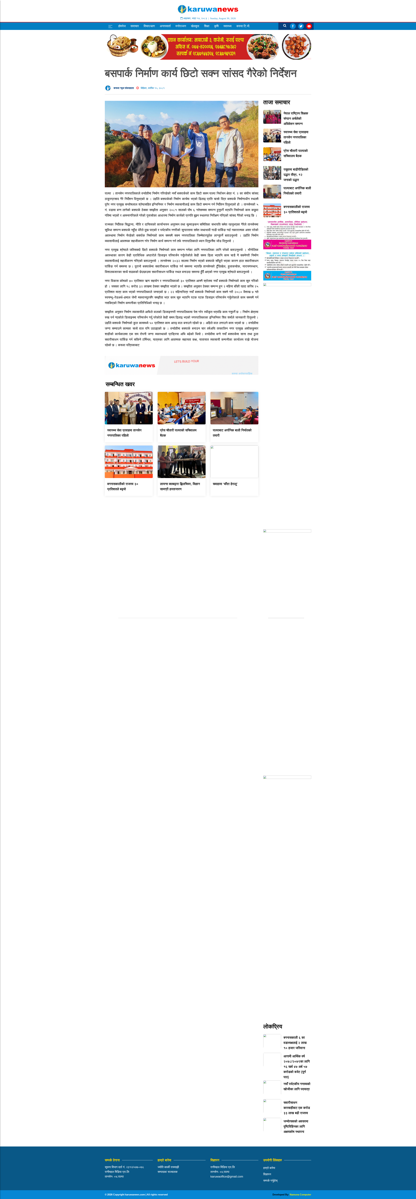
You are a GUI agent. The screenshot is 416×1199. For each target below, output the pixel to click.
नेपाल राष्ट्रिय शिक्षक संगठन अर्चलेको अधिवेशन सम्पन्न (296, 119)
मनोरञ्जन (181, 26)
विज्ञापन (267, 1174)
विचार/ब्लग (149, 26)
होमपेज (122, 26)
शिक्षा (206, 26)
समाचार (134, 26)
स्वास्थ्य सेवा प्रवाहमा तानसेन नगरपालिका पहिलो (296, 137)
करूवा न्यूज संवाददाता (124, 88)
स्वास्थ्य (227, 26)
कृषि (216, 26)
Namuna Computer (300, 1194)
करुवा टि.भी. (243, 26)
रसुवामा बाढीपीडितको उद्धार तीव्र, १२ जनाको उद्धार (296, 175)
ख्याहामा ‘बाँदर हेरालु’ (225, 484)
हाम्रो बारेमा (269, 1168)
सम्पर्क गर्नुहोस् (270, 1180)
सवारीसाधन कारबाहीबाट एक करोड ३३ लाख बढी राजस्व (297, 1108)
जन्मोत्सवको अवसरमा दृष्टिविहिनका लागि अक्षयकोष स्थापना (296, 1126)
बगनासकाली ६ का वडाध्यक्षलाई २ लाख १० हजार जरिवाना (295, 1043)
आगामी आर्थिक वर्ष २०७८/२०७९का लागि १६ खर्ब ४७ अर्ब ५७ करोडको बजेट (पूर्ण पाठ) (297, 1066)
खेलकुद (195, 26)
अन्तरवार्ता (165, 26)
